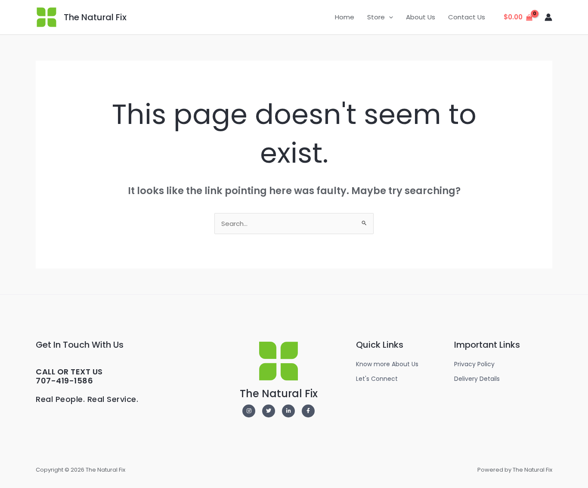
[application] (389, 17)
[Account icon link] (548, 17)
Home (344, 17)
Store (376, 17)
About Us (420, 17)
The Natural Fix (95, 17)
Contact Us (466, 17)
